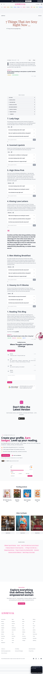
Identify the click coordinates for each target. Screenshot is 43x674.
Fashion (2, 625)
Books (23, 621)
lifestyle (3, 15)
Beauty (2, 621)
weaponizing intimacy (9, 550)
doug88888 (16, 331)
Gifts (31, 7)
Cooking (2, 623)
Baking (18, 7)
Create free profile (5, 455)
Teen (37, 7)
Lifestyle (2, 632)
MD (18, 60)
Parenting (3, 636)
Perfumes (13, 636)
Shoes (34, 636)
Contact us (3, 648)
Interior (23, 629)
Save (30, 60)
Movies (2, 634)
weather (13, 244)
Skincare (2, 638)
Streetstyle (24, 638)
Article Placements (32, 648)
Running (24, 7)
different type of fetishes (10, 545)
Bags (34, 7)
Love (12, 632)
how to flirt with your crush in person (29, 545)
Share (34, 60)
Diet (23, 623)
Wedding (34, 640)
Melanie (9, 60)
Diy (21, 7)
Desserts (13, 623)
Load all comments (11, 350)
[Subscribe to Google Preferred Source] (13, 387)
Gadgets (2, 627)
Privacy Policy (31, 650)
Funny (34, 625)
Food (23, 625)
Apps (13, 619)
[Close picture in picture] (31, 667)
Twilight (23, 640)
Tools (13, 642)
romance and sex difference (15, 552)
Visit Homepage (21, 603)
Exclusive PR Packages (19, 650)
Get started (30, 475)
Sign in (21, 457)
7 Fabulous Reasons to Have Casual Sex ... (15, 547)
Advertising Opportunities (5, 650)
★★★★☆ (40, 15)
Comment (9, 382)
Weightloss (28, 7)
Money (12, 7)
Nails (23, 634)
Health (5, 7)
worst (18, 545)
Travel (13, 640)
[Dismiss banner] (34, 386)
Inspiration (14, 629)
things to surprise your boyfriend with (24, 550)
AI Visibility (17, 648)
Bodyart (8, 7)
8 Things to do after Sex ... (31, 547)
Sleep (13, 638)
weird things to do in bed (29, 552)
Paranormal (35, 634)
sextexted (36, 550)
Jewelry (34, 629)
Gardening (40, 7)
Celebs (34, 621)
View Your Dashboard (17, 455)
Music (13, 634)
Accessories (3, 619)
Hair (2, 7)
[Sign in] (41, 4)
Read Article (10, 533)
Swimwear (34, 638)
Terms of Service (4, 653)
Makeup (15, 7)
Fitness (13, 625)
